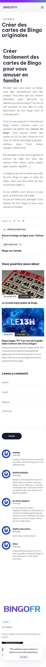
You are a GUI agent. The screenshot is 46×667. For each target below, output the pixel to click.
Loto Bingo (7, 627)
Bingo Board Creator (16, 125)
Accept (23, 657)
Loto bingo (8, 19)
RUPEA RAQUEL (20, 472)
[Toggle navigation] (37, 7)
